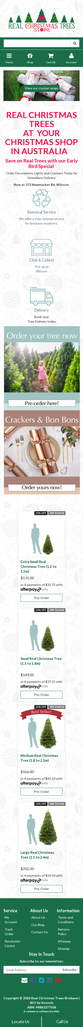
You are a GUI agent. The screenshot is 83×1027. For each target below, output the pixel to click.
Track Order (9, 931)
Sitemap (64, 948)
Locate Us (21, 1021)
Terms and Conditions (66, 919)
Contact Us (39, 932)
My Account (11, 919)
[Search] (74, 43)
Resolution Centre (12, 943)
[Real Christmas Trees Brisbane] (41, 18)
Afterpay (64, 941)
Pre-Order (41, 598)
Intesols (47, 1003)
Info (45, 589)
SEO (33, 1003)
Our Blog (37, 925)
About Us (38, 917)
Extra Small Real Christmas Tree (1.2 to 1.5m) (38, 566)
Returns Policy (64, 931)
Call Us (62, 1021)
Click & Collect (41, 260)
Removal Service (41, 212)
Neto (56, 1011)
